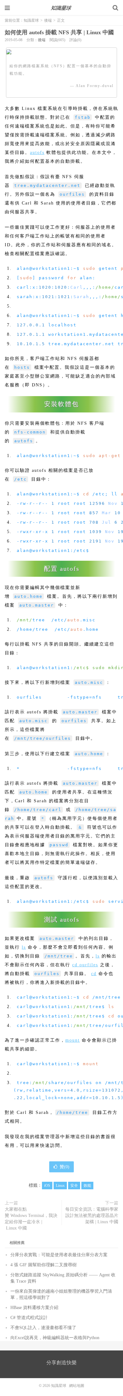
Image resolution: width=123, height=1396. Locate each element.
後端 (48, 20)
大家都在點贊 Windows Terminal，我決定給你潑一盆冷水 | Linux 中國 (31, 1218)
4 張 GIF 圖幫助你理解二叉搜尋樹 (43, 1264)
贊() (64, 1166)
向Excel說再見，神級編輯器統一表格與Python (54, 1337)
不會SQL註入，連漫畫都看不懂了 (43, 1327)
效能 (87, 1185)
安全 (74, 1185)
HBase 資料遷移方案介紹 (34, 1307)
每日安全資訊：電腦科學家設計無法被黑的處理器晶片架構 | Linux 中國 (91, 1215)
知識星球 (61, 8)
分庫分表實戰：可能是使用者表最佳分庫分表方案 (59, 1254)
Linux (60, 1185)
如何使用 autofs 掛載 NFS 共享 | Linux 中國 (59, 32)
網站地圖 (76, 1385)
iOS (47, 1185)
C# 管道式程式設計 (29, 1317)
